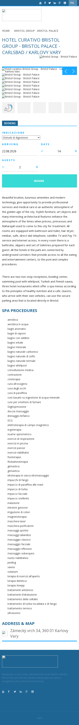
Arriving (10, 144)
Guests (8, 160)
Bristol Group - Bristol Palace (36, 30)
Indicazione (13, 132)
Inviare (39, 181)
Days (45, 144)
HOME (6, 30)
